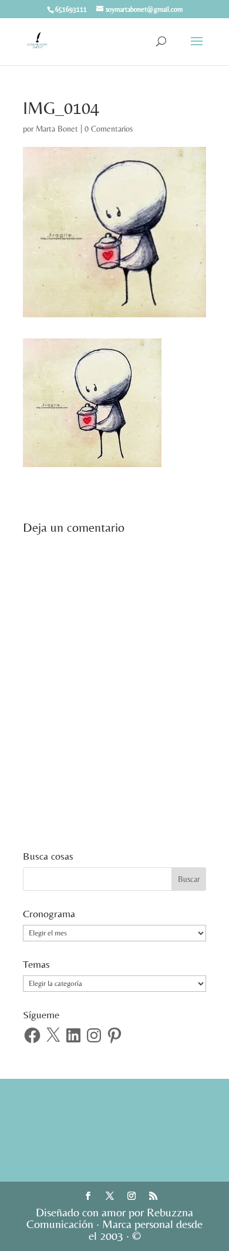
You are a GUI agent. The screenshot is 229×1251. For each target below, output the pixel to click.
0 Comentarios (109, 128)
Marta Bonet (57, 128)
